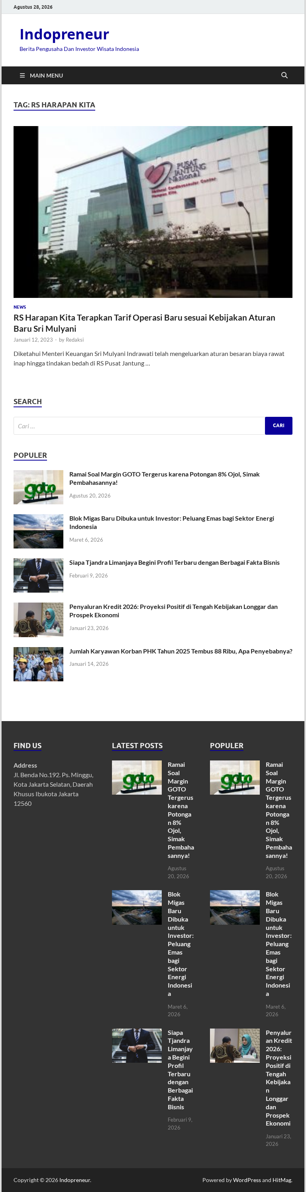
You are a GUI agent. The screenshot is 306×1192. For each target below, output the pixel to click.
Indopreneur (64, 34)
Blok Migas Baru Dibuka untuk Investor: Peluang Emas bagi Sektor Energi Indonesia (181, 943)
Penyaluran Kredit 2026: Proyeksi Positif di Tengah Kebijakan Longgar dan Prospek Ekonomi (279, 1078)
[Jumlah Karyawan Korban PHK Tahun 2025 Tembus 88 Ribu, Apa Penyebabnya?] (38, 651)
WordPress (247, 1179)
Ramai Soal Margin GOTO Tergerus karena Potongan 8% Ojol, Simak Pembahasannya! (181, 809)
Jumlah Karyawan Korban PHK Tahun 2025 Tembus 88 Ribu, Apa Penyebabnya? (180, 651)
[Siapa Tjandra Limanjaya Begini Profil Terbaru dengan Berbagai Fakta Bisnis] (38, 563)
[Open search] (284, 75)
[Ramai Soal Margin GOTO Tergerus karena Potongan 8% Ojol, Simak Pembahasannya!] (38, 474)
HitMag (282, 1179)
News (20, 307)
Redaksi (75, 339)
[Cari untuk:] (153, 426)
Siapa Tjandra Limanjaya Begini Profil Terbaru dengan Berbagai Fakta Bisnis (174, 562)
